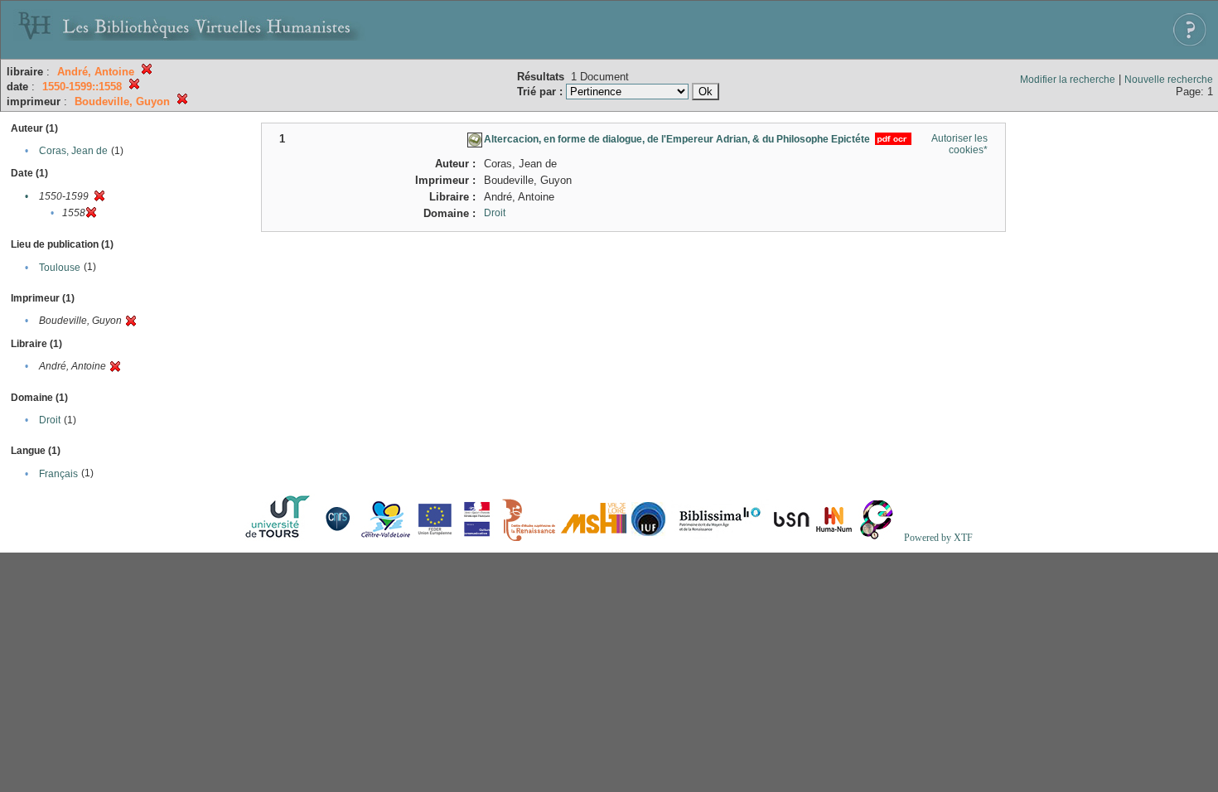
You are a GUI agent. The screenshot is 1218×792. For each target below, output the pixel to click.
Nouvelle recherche (1168, 79)
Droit (49, 420)
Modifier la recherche (1067, 79)
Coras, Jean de (73, 151)
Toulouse (59, 267)
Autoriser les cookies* (959, 144)
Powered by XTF (938, 537)
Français (58, 474)
